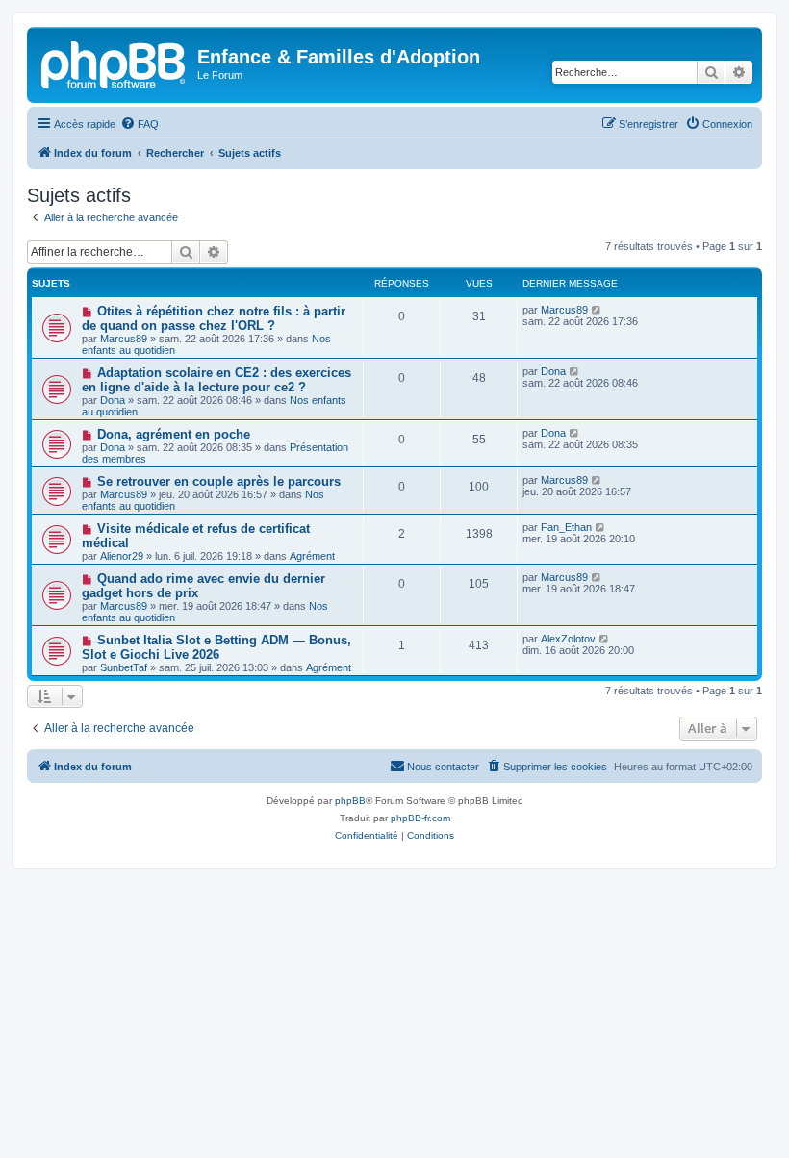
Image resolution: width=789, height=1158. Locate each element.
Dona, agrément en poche (173, 434)
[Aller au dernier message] (597, 309)
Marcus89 (123, 338)
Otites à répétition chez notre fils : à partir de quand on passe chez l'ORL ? (213, 318)
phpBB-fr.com (420, 818)
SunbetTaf (123, 667)
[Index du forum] (114, 62)
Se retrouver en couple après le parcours (219, 481)
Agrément (312, 556)
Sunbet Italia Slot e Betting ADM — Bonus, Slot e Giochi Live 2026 (216, 647)
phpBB (350, 800)
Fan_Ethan (566, 527)
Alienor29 (121, 556)
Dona (112, 400)
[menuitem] (139, 124)
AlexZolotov (568, 638)
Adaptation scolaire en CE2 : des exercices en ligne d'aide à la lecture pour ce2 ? (216, 379)
